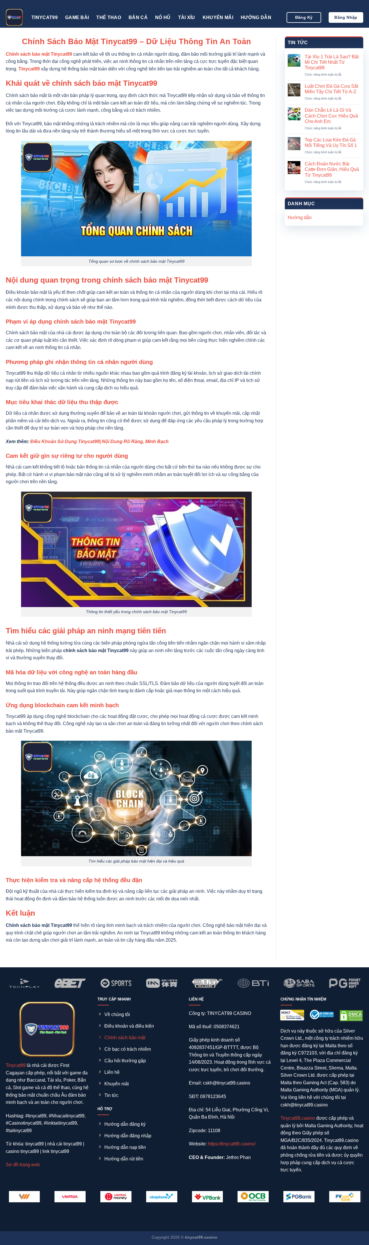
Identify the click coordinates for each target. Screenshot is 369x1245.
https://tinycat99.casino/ (231, 1143)
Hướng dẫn (256, 17)
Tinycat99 (44, 17)
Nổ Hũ (163, 17)
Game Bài (77, 17)
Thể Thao (108, 17)
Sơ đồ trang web (23, 1164)
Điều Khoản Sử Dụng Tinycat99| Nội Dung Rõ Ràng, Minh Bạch (99, 441)
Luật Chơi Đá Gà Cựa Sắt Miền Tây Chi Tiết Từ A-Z (331, 89)
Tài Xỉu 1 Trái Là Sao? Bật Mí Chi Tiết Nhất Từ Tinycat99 (332, 62)
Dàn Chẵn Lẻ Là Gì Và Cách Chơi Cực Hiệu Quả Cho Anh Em (331, 116)
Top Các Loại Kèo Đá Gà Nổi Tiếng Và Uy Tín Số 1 (331, 142)
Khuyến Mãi (218, 17)
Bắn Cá (138, 17)
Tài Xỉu (186, 17)
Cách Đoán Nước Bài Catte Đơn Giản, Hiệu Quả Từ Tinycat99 (332, 169)
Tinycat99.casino (297, 1118)
